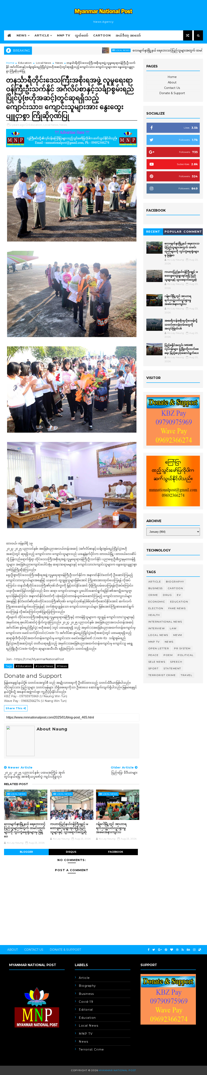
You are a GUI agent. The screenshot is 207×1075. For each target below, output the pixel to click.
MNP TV (63, 35)
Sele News (156, 661)
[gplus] (160, 950)
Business (155, 588)
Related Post (16, 784)
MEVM (177, 634)
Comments (193, 232)
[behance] (188, 950)
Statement (172, 668)
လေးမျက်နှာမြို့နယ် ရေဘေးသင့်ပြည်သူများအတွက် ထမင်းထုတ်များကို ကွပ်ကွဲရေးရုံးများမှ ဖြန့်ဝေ (24, 830)
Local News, (51, 124)
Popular (173, 231)
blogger (26, 851)
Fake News (177, 608)
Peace (153, 655)
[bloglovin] (171, 950)
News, (63, 124)
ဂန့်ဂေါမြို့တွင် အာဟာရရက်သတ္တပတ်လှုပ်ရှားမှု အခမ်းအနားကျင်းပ (111, 828)
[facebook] (148, 950)
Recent (153, 231)
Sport (153, 668)
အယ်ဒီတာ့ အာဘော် (128, 35)
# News (62, 666)
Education (25, 62)
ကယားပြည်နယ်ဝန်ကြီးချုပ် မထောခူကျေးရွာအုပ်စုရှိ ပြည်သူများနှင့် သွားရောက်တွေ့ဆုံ (69, 828)
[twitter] (153, 950)
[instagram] (194, 950)
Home (10, 62)
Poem (168, 655)
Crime (153, 594)
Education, (36, 124)
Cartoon (102, 35)
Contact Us (172, 88)
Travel (186, 675)
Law (173, 628)
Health (154, 614)
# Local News (44, 666)
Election (155, 608)
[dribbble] (177, 950)
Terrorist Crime (162, 675)
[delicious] (199, 950)
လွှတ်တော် (81, 35)
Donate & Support (172, 93)
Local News (97, 50)
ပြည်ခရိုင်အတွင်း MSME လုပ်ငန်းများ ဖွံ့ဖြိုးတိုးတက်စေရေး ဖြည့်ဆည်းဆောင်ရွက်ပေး (182, 348)
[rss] (183, 950)
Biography (175, 581)
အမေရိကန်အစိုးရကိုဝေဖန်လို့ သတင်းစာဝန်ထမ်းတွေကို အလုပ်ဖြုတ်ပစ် (181, 324)
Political (186, 655)
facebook (115, 851)
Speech (176, 661)
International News (165, 621)
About (172, 82)
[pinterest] (166, 950)
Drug (167, 594)
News (22, 35)
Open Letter (158, 648)
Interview (156, 628)
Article (42, 35)
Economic (156, 601)
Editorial (86, 1009)
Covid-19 (86, 1002)
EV (179, 594)
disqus (71, 851)
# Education (24, 666)
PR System (182, 648)
